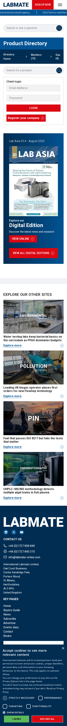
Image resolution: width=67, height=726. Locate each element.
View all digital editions (31, 253)
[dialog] (33, 685)
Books (7, 636)
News (7, 614)
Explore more (12, 345)
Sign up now (43, 4)
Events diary (11, 627)
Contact (8, 631)
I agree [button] (16, 718)
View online (20, 238)
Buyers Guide (11, 610)
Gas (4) (58, 56)
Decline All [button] (47, 718)
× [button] (63, 648)
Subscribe (9, 618)
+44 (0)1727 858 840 (21, 546)
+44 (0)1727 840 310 (21, 551)
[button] (33, 712)
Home (7, 606)
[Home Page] (16, 5)
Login (33, 108)
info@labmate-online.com (24, 557)
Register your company (23, 118)
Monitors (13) (36, 56)
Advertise (9, 623)
